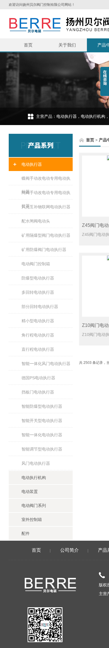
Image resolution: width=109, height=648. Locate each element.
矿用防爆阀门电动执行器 (44, 249)
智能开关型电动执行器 (42, 420)
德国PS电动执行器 (38, 377)
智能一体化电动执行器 (42, 434)
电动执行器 (32, 164)
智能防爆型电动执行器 (42, 406)
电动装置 (30, 491)
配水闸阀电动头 (36, 221)
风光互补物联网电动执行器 (46, 206)
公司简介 (69, 550)
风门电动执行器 (36, 463)
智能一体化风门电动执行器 (46, 363)
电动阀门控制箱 (36, 263)
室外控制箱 (32, 519)
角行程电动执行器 (38, 335)
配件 (26, 533)
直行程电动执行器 (38, 349)
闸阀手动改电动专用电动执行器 (46, 195)
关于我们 (67, 44)
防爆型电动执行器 (38, 278)
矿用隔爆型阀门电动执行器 (46, 235)
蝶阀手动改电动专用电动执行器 (46, 180)
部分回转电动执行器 (40, 306)
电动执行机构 (34, 477)
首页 (28, 44)
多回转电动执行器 (38, 292)
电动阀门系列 (34, 505)
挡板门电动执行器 (38, 392)
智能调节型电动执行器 (42, 449)
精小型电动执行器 (38, 320)
